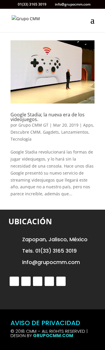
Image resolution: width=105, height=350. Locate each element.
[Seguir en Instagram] (37, 281)
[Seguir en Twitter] (14, 281)
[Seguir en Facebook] (26, 281)
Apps (88, 125)
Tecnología (21, 139)
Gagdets (51, 132)
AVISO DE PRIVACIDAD (45, 322)
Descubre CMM (25, 132)
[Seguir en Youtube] (61, 281)
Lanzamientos (74, 132)
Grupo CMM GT (33, 125)
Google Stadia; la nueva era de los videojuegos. (47, 117)
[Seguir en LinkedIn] (49, 281)
